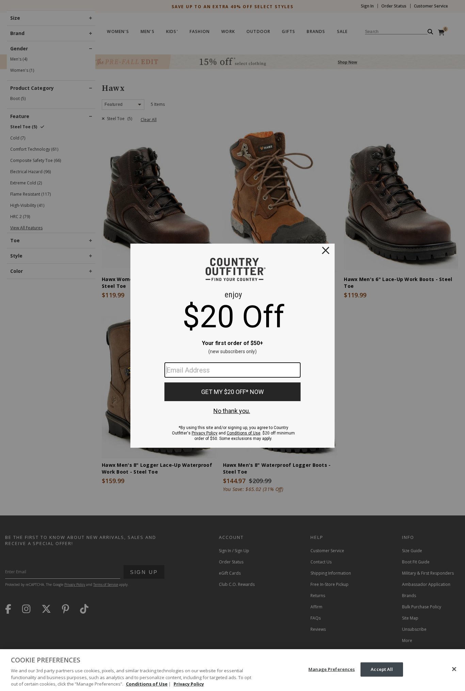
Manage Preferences (331, 669)
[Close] (454, 669)
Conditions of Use (146, 684)
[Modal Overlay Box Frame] (232, 346)
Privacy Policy (189, 684)
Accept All (382, 669)
